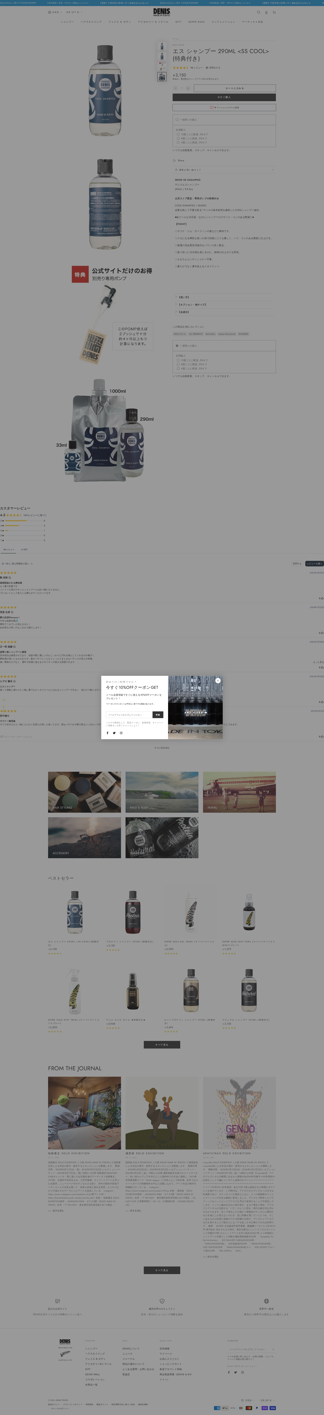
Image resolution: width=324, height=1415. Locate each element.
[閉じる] (217, 680)
